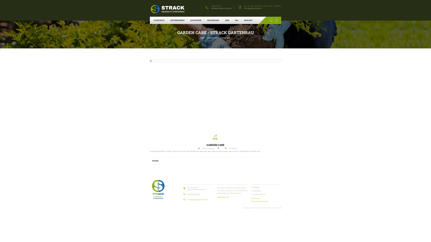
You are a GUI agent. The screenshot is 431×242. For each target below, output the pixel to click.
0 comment (233, 148)
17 (215, 137)
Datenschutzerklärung (259, 201)
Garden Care (215, 145)
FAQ (236, 20)
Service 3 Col (213, 38)
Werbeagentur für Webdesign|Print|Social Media (263, 208)
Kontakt (248, 20)
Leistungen (196, 20)
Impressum (255, 198)
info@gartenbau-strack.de (198, 200)
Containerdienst (259, 194)
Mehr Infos (221, 197)
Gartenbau (257, 191)
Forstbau (256, 187)
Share (155, 161)
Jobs (227, 20)
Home (203, 38)
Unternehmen (177, 20)
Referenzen (213, 20)
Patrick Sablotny (208, 148)
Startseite (159, 20)
